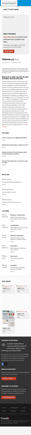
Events (4, 411)
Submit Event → (9, 378)
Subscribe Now (8, 397)
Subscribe (13, 411)
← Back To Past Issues (10, 9)
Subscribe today (9, 37)
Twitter (6, 364)
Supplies (23, 411)
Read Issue (9, 51)
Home (4, 407)
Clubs (24, 407)
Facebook (2, 364)
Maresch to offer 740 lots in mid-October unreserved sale (15, 78)
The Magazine (14, 407)
